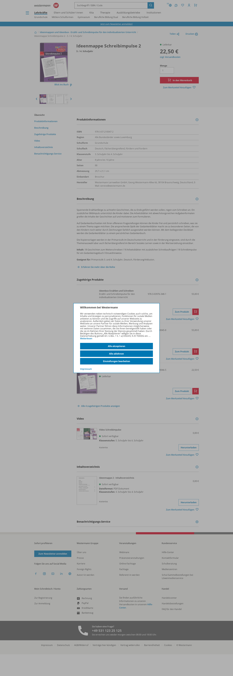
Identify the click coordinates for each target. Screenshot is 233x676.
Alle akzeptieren (116, 346)
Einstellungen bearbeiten (116, 361)
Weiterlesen (86, 338)
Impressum (86, 368)
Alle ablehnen (116, 353)
